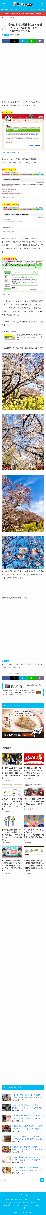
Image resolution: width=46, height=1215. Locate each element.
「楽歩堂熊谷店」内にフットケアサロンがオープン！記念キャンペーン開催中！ (28, 1158)
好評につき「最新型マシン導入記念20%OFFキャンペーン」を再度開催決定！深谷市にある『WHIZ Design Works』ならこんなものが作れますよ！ (28, 1106)
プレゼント (39, 1205)
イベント (31, 1199)
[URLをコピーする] (40, 41)
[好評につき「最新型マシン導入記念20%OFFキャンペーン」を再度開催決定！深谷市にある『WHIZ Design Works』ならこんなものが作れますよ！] (6, 1107)
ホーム (7, 1199)
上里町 (8, 294)
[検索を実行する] (42, 1180)
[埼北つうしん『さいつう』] (23, 3)
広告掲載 (25, 1202)
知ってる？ (38, 1202)
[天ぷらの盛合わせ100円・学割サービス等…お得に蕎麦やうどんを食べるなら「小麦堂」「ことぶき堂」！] (6, 1170)
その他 (6, 35)
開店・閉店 (14, 1199)
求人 (19, 1202)
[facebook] (19, 1195)
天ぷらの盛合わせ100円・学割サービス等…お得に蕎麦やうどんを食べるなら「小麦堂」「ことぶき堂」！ (28, 1168)
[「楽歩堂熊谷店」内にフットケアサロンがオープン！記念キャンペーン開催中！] (6, 1159)
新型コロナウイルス (27, 664)
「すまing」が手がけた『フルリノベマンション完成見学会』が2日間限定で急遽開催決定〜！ (28, 1137)
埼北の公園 (6, 1205)
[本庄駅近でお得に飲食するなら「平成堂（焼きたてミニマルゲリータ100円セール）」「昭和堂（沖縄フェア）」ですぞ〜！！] (6, 1128)
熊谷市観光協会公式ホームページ (16, 152)
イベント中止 (9, 664)
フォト (14, 1205)
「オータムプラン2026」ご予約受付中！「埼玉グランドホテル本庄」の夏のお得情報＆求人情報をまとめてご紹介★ (28, 1096)
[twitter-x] (22, 1195)
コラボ (31, 1202)
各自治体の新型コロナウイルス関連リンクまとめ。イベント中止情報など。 (29, 337)
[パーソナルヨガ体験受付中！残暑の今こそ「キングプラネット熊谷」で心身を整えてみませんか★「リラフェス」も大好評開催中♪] (6, 1118)
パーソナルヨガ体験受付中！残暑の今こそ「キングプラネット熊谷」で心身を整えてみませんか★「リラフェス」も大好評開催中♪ (28, 1116)
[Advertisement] (23, 69)
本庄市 (37, 664)
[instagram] (24, 1195)
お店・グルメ (23, 1199)
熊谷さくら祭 (7, 667)
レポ (33, 1205)
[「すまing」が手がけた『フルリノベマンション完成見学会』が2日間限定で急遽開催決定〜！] (6, 1139)
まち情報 (38, 1199)
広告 (15, 1202)
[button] (6, 41)
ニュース (27, 1205)
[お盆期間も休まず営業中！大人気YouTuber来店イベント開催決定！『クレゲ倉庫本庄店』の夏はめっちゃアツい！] (6, 1149)
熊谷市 (15, 667)
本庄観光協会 (10, 198)
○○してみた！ (9, 1202)
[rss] (27, 1195)
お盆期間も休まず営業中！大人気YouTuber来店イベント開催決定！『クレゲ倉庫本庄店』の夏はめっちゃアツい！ (28, 1148)
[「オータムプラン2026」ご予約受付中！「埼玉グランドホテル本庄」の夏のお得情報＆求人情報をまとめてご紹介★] (6, 1097)
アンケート (20, 1205)
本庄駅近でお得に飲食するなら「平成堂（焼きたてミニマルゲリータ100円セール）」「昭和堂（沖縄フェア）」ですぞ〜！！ (27, 1127)
